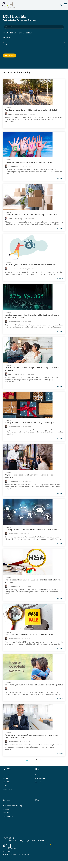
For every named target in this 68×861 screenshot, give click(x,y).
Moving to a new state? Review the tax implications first (31, 214)
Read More (60, 126)
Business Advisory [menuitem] (8, 816)
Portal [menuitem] (37, 775)
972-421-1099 (11, 837)
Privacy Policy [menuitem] (6, 851)
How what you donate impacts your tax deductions (28, 162)
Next (37, 759)
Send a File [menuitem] (38, 782)
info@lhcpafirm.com (13, 839)
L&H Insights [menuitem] (6, 782)
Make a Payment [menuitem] (40, 778)
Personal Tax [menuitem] (6, 809)
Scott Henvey (12, 166)
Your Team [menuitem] (6, 778)
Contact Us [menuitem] (6, 775)
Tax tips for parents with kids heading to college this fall (31, 110)
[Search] (61, 5)
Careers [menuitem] (5, 785)
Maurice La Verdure (13, 114)
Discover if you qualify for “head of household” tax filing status (34, 685)
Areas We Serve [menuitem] (7, 789)
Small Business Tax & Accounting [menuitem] (12, 806)
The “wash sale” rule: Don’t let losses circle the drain (29, 634)
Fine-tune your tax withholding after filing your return (30, 265)
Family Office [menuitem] (6, 813)
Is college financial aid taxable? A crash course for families (32, 529)
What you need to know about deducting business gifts (30, 422)
